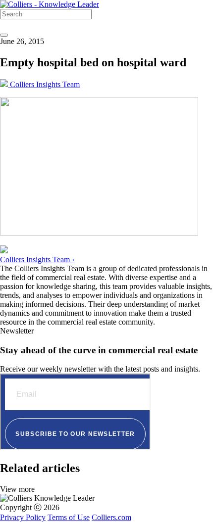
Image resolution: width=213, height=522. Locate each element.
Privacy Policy (23, 517)
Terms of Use (69, 517)
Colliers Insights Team (44, 84)
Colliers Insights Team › (37, 259)
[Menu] (4, 35)
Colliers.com (111, 517)
